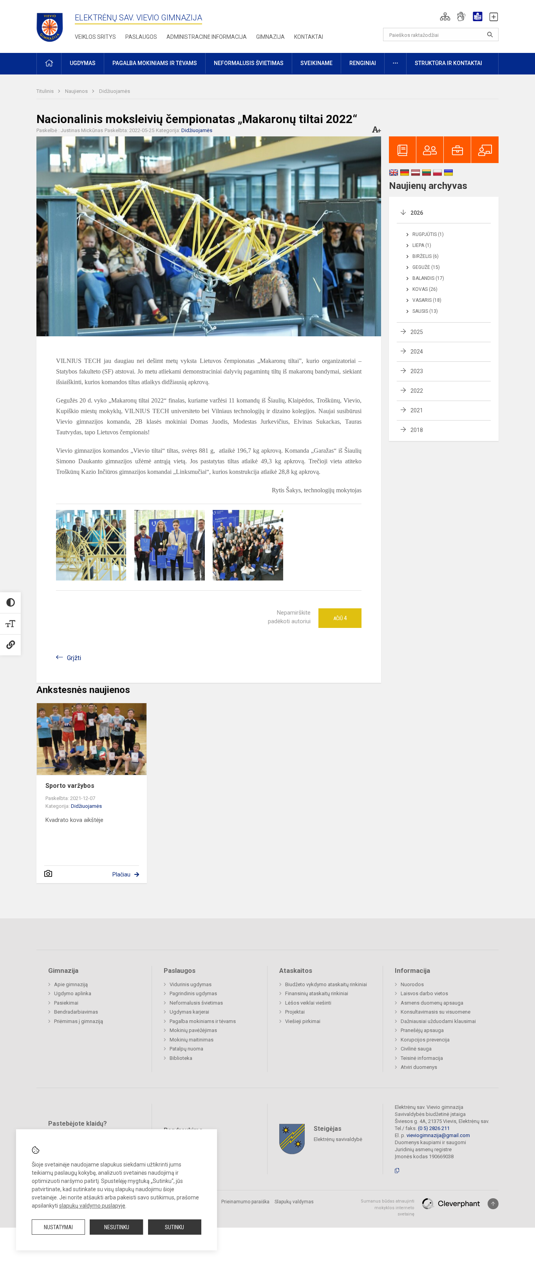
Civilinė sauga (416, 1049)
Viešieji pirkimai (302, 1021)
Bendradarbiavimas (76, 1012)
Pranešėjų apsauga (422, 1030)
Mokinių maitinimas (191, 1040)
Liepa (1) (421, 245)
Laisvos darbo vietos (424, 993)
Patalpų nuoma (186, 1049)
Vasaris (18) (426, 300)
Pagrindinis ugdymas (193, 993)
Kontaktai (308, 37)
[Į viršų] (493, 1203)
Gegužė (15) (426, 267)
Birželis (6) (425, 256)
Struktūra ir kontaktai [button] (448, 63)
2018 (416, 430)
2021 (416, 410)
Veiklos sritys (95, 37)
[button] (445, 16)
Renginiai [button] (362, 63)
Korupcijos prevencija (425, 1040)
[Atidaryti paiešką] (490, 34)
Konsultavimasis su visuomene (435, 1012)
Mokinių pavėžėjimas (193, 1030)
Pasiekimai (66, 1003)
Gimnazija (270, 37)
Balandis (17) (428, 278)
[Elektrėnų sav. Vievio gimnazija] (52, 25)
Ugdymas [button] (83, 63)
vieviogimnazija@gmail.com (438, 1135)
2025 (416, 332)
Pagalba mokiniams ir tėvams (203, 1021)
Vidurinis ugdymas (190, 984)
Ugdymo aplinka (72, 993)
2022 (416, 391)
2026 (416, 213)
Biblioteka (181, 1058)
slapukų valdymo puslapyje (92, 1206)
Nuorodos (412, 984)
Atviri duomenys (419, 1067)
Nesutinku (116, 1227)
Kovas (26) (424, 289)
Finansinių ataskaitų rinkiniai (316, 993)
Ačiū (340, 618)
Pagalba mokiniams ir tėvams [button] (154, 63)
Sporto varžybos (69, 785)
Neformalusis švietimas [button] (249, 63)
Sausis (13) (425, 311)
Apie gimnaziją (71, 984)
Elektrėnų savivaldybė (338, 1139)
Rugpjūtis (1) (428, 234)
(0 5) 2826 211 (434, 1128)
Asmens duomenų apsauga (432, 1003)
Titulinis (45, 91)
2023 (416, 371)
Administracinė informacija (206, 37)
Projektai (295, 1012)
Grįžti (74, 658)
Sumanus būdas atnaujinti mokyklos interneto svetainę (387, 1208)
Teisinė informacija (422, 1058)
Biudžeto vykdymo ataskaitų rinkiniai (326, 984)
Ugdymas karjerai (189, 1012)
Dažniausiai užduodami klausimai (438, 1021)
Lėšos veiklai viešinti (308, 1003)
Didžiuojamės (114, 91)
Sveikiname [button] (316, 63)
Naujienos (77, 91)
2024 (416, 351)
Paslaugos (141, 37)
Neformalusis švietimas (196, 1003)
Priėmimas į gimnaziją (78, 1021)
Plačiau (121, 874)
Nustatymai (58, 1227)
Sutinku (174, 1227)
